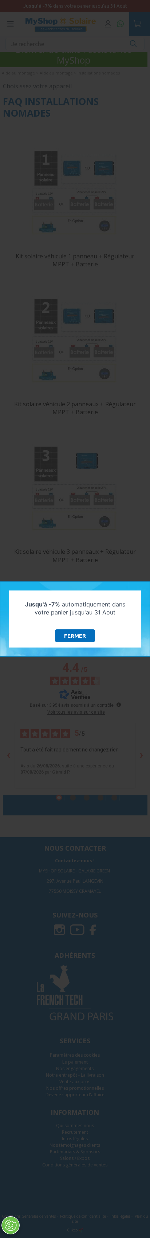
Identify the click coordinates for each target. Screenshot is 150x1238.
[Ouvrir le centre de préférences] (10, 1225)
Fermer (75, 636)
